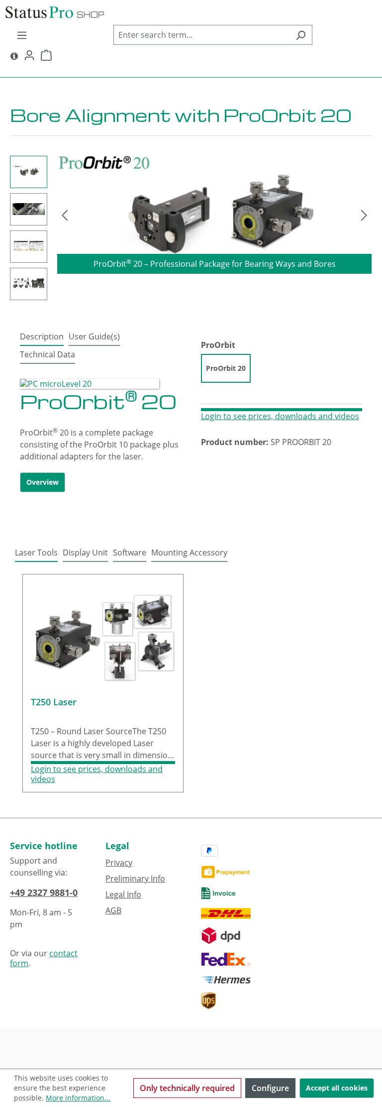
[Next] (364, 215)
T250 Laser (54, 702)
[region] (191, 228)
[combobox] (201, 35)
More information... (78, 1098)
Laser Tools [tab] (36, 552)
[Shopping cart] (46, 55)
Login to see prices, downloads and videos (280, 416)
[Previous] (64, 215)
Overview (42, 482)
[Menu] (22, 35)
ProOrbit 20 (226, 368)
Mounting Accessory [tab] (189, 552)
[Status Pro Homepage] (14, 55)
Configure (270, 1088)
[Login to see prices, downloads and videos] (281, 409)
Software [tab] (129, 552)
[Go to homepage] (191, 12)
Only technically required (187, 1088)
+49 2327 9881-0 (44, 892)
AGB (113, 910)
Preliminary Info (135, 878)
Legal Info (123, 894)
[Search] (300, 35)
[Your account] (29, 55)
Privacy (118, 862)
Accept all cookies (337, 1088)
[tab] (42, 337)
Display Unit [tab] (85, 552)
